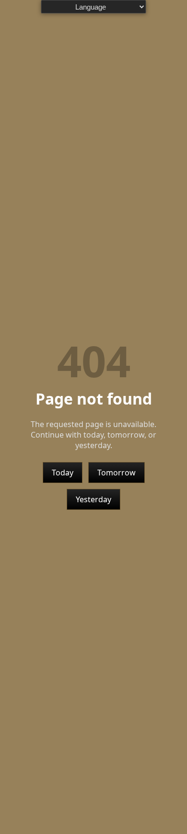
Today (62, 472)
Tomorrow (116, 472)
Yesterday (93, 499)
